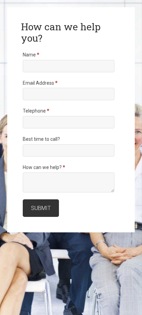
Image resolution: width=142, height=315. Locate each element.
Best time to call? (41, 139)
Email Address (40, 83)
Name (31, 54)
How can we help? (44, 167)
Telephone (36, 111)
